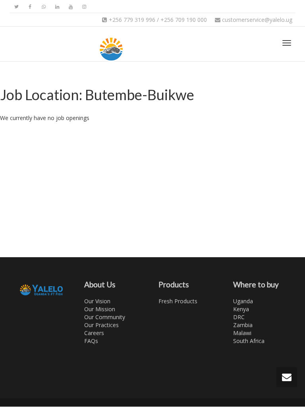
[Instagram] (84, 6)
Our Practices (101, 325)
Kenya (241, 309)
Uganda (243, 301)
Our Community (104, 317)
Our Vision (97, 301)
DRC (239, 317)
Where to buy (256, 284)
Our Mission (99, 309)
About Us (100, 284)
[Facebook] (30, 6)
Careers (94, 333)
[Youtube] (70, 6)
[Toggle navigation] (286, 43)
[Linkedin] (57, 6)
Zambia (243, 325)
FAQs (91, 341)
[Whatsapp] (43, 6)
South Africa (248, 341)
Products (173, 284)
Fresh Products (177, 301)
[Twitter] (16, 6)
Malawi (242, 333)
